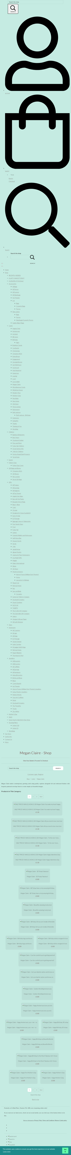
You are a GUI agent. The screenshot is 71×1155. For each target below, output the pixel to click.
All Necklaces (16, 672)
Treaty (14, 709)
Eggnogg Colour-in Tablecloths (21, 521)
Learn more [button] (6, 1151)
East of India (16, 516)
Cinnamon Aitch (17, 354)
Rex (13, 588)
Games (14, 532)
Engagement (16, 359)
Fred (13, 527)
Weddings (12, 731)
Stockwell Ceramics (18, 600)
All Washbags (16, 295)
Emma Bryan (16, 356)
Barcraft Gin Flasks (18, 499)
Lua (13, 300)
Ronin (14, 700)
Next (41, 796)
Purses (18, 309)
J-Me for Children (17, 451)
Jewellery (12, 658)
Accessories (12, 284)
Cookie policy (63, 1120)
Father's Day (13, 463)
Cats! (14, 507)
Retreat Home (16, 586)
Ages (17, 342)
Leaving (14, 376)
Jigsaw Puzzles (16, 552)
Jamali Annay (16, 549)
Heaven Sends (16, 541)
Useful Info (8, 736)
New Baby (15, 398)
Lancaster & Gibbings (22, 580)
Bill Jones (15, 337)
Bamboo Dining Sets (18, 435)
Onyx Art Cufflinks (17, 697)
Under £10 (15, 725)
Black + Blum (16, 504)
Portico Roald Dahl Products (21, 454)
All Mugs (14, 636)
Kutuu (18, 577)
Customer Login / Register (35, 774)
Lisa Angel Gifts (17, 558)
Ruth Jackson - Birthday (23, 415)
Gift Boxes (15, 474)
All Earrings (15, 669)
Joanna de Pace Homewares (21, 555)
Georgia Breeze (17, 362)
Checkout (12, 181)
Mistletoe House (17, 390)
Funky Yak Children (18, 446)
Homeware (12, 627)
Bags (17, 303)
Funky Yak (15, 530)
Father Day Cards (17, 465)
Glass (10, 625)
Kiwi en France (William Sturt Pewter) (27, 574)
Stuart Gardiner (17, 602)
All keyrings (15, 488)
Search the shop (35, 1095)
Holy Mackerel (16, 370)
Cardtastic (15, 348)
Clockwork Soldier (18, 440)
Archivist (15, 334)
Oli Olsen (15, 569)
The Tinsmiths (16, 706)
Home (7, 270)
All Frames (15, 485)
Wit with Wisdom (17, 622)
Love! (14, 379)
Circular (14, 510)
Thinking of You (17, 426)
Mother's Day (16, 395)
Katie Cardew (16, 644)
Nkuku (14, 566)
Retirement (16, 409)
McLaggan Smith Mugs (19, 647)
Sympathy (15, 421)
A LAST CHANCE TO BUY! (16, 278)
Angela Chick (16, 328)
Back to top (35, 1099)
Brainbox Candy (17, 345)
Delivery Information (28, 1120)
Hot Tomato (16, 298)
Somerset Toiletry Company (20, 597)
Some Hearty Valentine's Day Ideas (19, 720)
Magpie (14, 560)
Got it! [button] (65, 1150)
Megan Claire (16, 384)
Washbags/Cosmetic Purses (24, 320)
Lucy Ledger (16, 381)
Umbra (14, 616)
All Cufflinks (16, 667)
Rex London (16, 477)
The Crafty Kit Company (19, 611)
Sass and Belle (16, 591)
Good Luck (15, 368)
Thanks (14, 423)
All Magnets (16, 490)
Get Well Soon (16, 365)
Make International (18, 563)
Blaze (14, 681)
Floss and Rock (17, 443)
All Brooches (16, 664)
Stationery (15, 418)
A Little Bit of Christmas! (16, 281)
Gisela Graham (16, 641)
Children (11, 432)
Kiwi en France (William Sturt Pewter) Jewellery (26, 689)
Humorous (15, 373)
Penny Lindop (16, 407)
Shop (6, 272)
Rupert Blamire (17, 653)
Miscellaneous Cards (18, 387)
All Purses (15, 289)
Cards (11, 326)
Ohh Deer (15, 404)
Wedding (15, 429)
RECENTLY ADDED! (15, 275)
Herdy (14, 544)
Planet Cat (15, 583)
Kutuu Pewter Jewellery (19, 692)
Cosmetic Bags (20, 306)
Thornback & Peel (17, 655)
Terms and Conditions (48, 1120)
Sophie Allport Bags (18, 323)
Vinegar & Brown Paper (19, 619)
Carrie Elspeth (16, 683)
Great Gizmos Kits (18, 449)
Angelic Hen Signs (17, 496)
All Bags (14, 286)
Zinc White (15, 711)
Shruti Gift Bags (17, 479)
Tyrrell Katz (16, 457)
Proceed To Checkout (41, 760)
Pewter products (17, 572)
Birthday (15, 340)
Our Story (8, 734)
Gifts (10, 482)
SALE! (10, 717)
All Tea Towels (16, 493)
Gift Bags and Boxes (15, 468)
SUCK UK (15, 605)
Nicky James (16, 312)
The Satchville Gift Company (20, 613)
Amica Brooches (17, 675)
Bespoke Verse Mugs (18, 502)
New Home (15, 401)
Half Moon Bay (16, 538)
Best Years (15, 437)
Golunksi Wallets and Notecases (22, 535)
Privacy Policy (38, 1120)
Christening (16, 351)
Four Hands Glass (17, 524)
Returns (57, 1120)
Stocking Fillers (13, 723)
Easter (11, 460)
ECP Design (16, 518)
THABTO (15, 608)
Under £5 (15, 728)
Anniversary (16, 331)
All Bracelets (16, 661)
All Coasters (16, 630)
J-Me (14, 546)
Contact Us (8, 739)
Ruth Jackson (16, 412)
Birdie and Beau (17, 678)
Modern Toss (16, 393)
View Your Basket (28, 760)
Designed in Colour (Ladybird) (21, 513)
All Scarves (15, 292)
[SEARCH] (32, 257)
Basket (11, 178)
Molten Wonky (16, 695)
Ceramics (19, 594)
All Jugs (14, 633)
